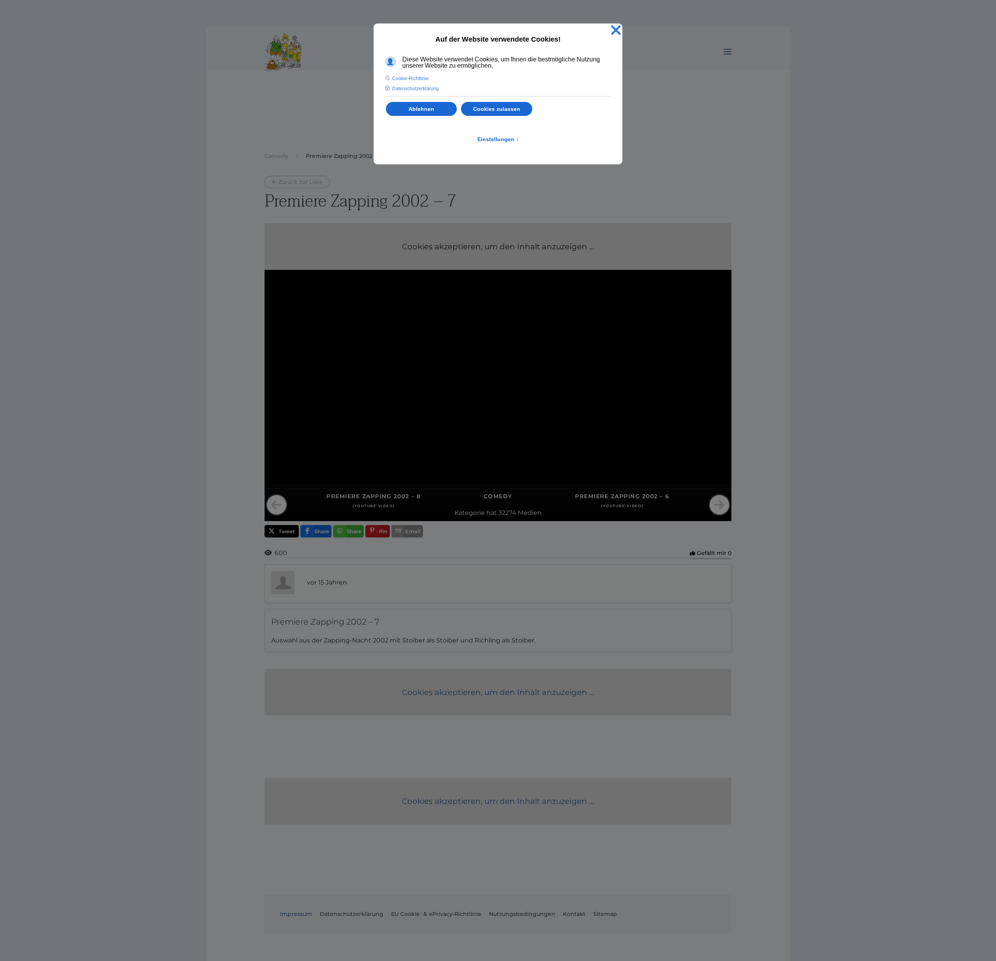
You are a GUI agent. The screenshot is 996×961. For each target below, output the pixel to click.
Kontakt (574, 913)
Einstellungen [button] (498, 139)
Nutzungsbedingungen (522, 913)
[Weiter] (719, 505)
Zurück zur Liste (300, 182)
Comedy (498, 496)
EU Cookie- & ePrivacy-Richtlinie (436, 913)
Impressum (296, 913)
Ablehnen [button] (421, 109)
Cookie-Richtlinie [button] (410, 78)
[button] (727, 51)
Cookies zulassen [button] (496, 109)
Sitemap (605, 913)
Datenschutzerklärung (351, 913)
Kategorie (469, 512)
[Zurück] (276, 505)
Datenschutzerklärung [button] (415, 88)
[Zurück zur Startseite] (283, 51)
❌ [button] (615, 30)
